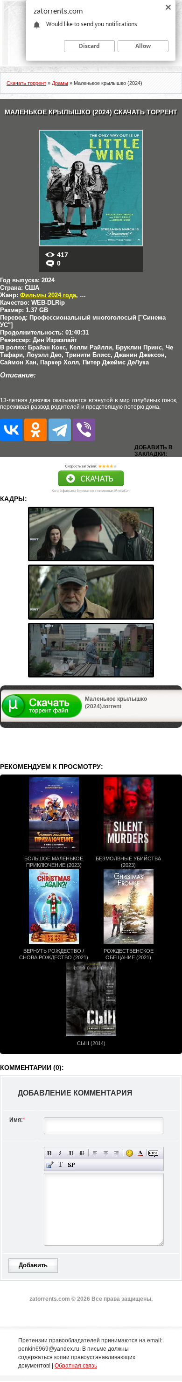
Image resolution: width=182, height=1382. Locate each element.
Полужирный (49, 1153)
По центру (105, 1153)
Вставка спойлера (71, 1165)
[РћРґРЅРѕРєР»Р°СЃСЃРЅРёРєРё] (35, 430)
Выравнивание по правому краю (116, 1153)
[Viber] (84, 430)
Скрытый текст (153, 1153)
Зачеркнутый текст (82, 1153)
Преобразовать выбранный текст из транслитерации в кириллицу (60, 1165)
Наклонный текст (60, 1153)
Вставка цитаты (49, 1165)
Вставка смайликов (129, 1153)
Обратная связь (76, 1365)
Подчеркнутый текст (71, 1153)
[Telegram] (60, 430)
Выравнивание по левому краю (95, 1153)
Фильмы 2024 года (48, 295)
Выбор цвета (140, 1153)
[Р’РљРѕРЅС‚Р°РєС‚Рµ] (11, 430)
